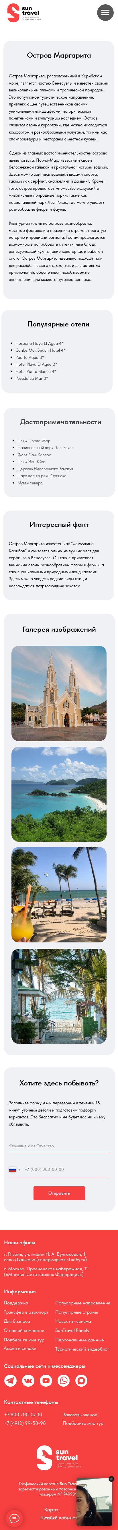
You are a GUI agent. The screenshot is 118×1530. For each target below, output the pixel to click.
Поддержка (16, 1303)
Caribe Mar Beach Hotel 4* (40, 350)
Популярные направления (82, 1303)
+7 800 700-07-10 (23, 1414)
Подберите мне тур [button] (24, 1340)
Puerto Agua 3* (29, 357)
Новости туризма (73, 1321)
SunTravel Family (72, 1330)
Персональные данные (79, 1340)
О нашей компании (24, 1330)
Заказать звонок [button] (80, 1414)
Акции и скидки (20, 1348)
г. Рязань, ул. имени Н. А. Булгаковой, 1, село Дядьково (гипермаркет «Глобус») (45, 1256)
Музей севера (30, 483)
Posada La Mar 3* (31, 378)
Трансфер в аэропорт (26, 1312)
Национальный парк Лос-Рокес (45, 447)
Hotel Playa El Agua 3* (36, 364)
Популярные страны (76, 1312)
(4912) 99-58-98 (27, 1423)
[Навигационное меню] (105, 12)
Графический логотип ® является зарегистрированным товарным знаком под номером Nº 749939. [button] (59, 1489)
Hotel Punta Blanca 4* (35, 371)
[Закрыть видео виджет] (111, 1479)
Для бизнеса (17, 1321)
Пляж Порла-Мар (33, 440)
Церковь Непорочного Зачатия (45, 468)
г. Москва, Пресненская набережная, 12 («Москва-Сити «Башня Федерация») (46, 1271)
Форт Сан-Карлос (34, 454)
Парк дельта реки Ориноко (41, 475)
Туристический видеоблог (82, 1349)
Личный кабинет (58, 1518)
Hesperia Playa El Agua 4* (39, 343)
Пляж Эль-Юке (31, 461)
